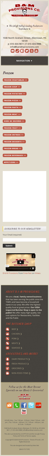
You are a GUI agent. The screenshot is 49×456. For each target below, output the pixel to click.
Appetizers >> (11, 162)
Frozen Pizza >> (12, 100)
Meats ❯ (16, 343)
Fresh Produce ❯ (20, 363)
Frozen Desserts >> (14, 142)
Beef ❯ (15, 329)
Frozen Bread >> (12, 148)
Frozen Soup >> (12, 87)
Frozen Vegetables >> (15, 80)
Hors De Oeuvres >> (14, 121)
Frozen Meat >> (12, 114)
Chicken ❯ (17, 334)
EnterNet (27, 273)
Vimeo (37, 273)
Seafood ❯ (17, 348)
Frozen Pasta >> (12, 107)
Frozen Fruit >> (12, 128)
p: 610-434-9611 (16, 43)
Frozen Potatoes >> (14, 94)
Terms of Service (26, 436)
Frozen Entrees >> (14, 135)
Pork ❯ (15, 338)
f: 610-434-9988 (33, 43)
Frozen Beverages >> (15, 155)
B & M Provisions (10, 273)
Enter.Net (36, 445)
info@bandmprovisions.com (24, 46)
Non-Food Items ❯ (21, 373)
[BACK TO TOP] (24, 449)
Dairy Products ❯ (21, 359)
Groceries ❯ (18, 368)
